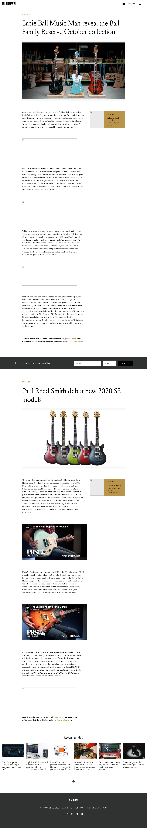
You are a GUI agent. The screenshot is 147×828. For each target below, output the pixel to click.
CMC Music (78, 342)
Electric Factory (64, 720)
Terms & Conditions (97, 808)
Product (26, 14)
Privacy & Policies (49, 808)
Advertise (66, 808)
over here (71, 339)
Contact (79, 808)
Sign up (126, 364)
